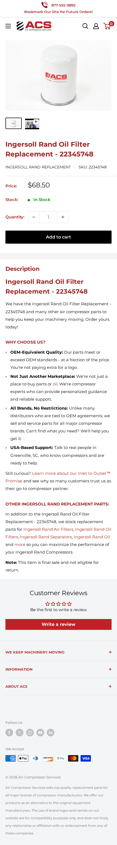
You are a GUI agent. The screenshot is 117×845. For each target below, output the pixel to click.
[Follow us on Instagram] (30, 732)
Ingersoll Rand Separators (46, 536)
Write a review (58, 624)
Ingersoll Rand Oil (92, 536)
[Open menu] (8, 26)
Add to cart (58, 237)
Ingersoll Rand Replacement (38, 167)
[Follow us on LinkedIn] (50, 732)
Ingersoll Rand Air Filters (48, 529)
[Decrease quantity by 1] (33, 217)
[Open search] (85, 26)
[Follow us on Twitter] (19, 732)
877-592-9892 (63, 5)
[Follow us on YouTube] (40, 732)
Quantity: (14, 216)
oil (55, 384)
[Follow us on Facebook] (9, 732)
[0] (107, 26)
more (19, 544)
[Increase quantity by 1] (63, 217)
